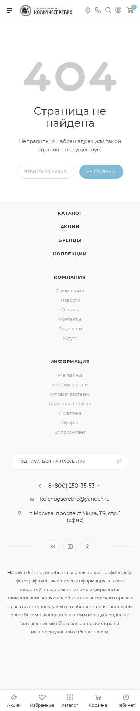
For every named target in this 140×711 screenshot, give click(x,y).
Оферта (70, 422)
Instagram (70, 546)
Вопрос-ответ (70, 432)
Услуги (70, 338)
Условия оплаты (70, 384)
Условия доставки (70, 394)
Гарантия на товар (70, 403)
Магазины (70, 375)
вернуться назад (45, 171)
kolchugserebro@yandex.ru (75, 499)
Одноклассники (87, 546)
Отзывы (70, 309)
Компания (70, 277)
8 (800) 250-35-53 (71, 486)
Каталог (70, 213)
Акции (70, 226)
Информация (70, 361)
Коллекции (70, 253)
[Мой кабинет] (118, 10)
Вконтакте (53, 546)
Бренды (70, 240)
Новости (70, 300)
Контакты (70, 319)
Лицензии (70, 328)
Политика (70, 413)
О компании (70, 290)
